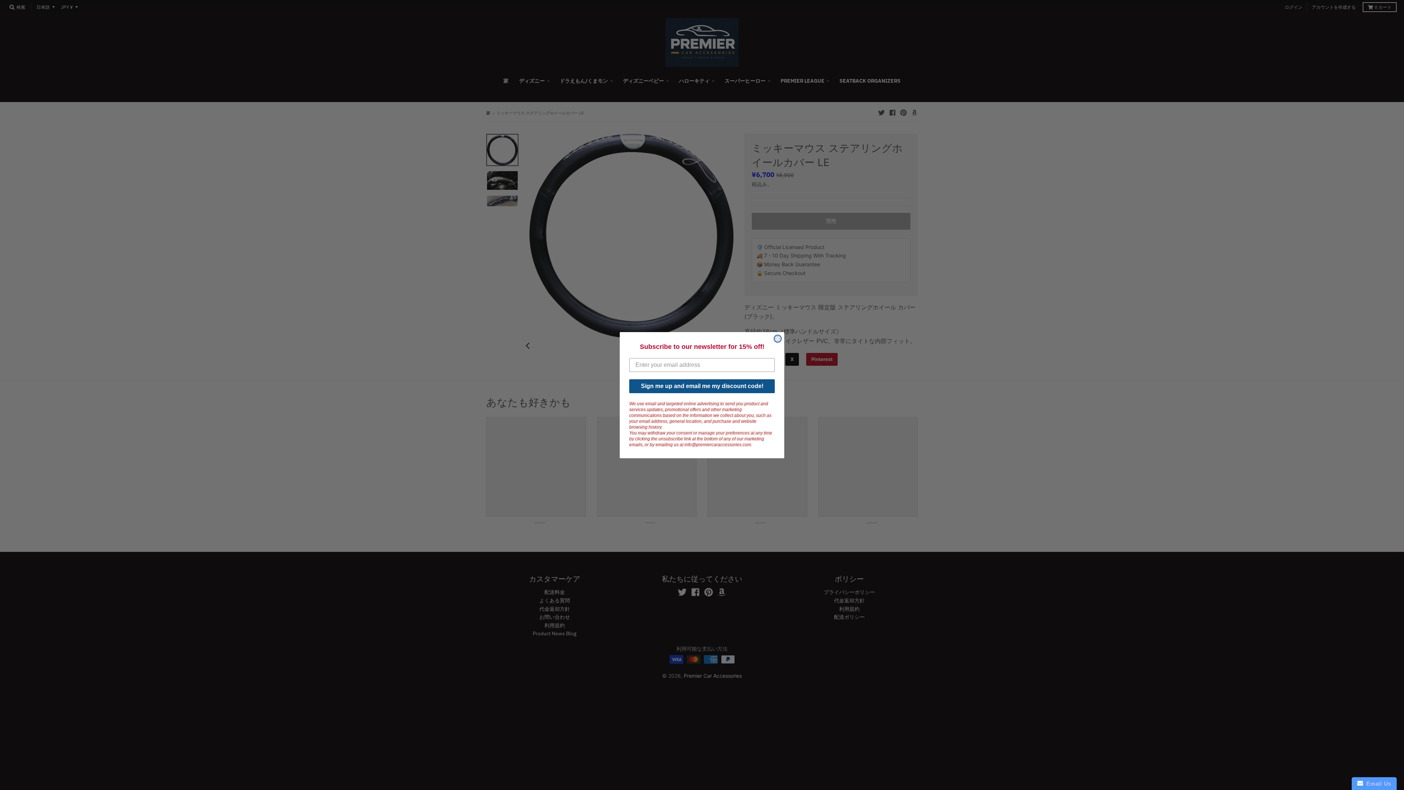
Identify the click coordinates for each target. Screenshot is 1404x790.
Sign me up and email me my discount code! (702, 386)
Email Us (1377, 783)
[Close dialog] (777, 338)
